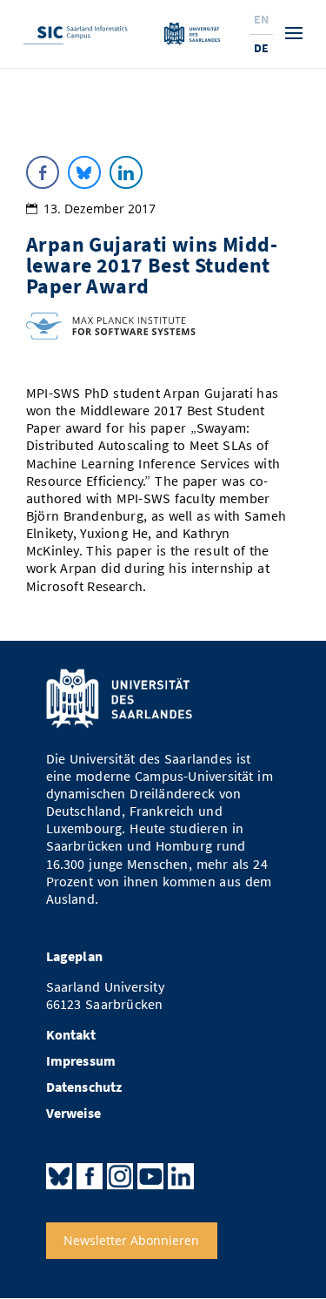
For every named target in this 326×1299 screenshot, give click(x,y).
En (261, 19)
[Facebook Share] (42, 172)
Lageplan (74, 956)
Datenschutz (84, 1087)
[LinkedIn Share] (126, 172)
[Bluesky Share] (84, 172)
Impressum (81, 1061)
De (261, 48)
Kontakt (71, 1034)
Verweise (74, 1113)
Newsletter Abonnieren (131, 1240)
